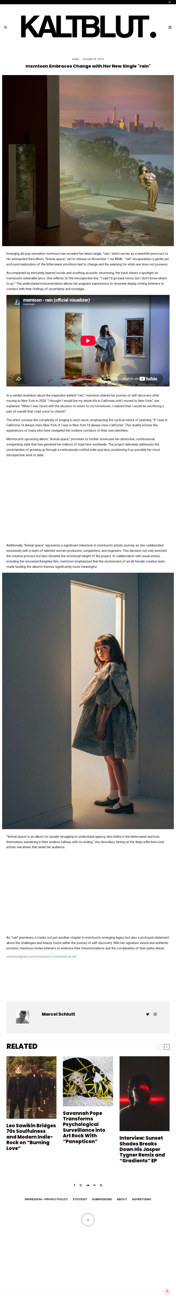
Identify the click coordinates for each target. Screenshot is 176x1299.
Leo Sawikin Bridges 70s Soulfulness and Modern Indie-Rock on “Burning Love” (31, 1137)
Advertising (141, 1199)
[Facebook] (74, 1185)
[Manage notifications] (167, 1291)
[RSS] (94, 1185)
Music (75, 59)
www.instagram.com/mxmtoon (28, 957)
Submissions (102, 1199)
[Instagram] (80, 1185)
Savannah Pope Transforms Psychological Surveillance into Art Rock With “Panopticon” (84, 1127)
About (122, 1199)
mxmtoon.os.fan (65, 957)
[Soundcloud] (87, 1185)
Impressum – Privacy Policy (46, 1199)
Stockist (80, 1199)
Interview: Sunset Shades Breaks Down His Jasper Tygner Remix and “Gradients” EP (142, 1149)
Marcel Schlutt (58, 1014)
